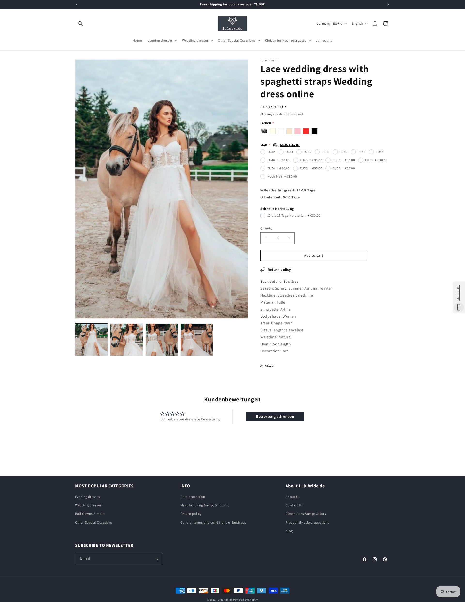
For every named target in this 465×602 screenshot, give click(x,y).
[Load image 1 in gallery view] (91, 339)
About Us (293, 497)
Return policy (279, 269)
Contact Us (294, 505)
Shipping (266, 114)
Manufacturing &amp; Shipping (204, 505)
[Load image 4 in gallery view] (196, 339)
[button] (80, 23)
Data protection (192, 497)
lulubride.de (224, 599)
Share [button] (269, 366)
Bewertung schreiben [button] (275, 416)
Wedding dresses (88, 505)
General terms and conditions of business (213, 522)
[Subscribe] (156, 558)
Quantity (266, 228)
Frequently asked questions (307, 522)
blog (289, 531)
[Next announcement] (388, 4)
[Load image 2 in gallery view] (126, 339)
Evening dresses (87, 497)
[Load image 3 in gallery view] (161, 339)
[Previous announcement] (76, 4)
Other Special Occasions (94, 522)
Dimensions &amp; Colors (306, 514)
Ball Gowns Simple (89, 514)
